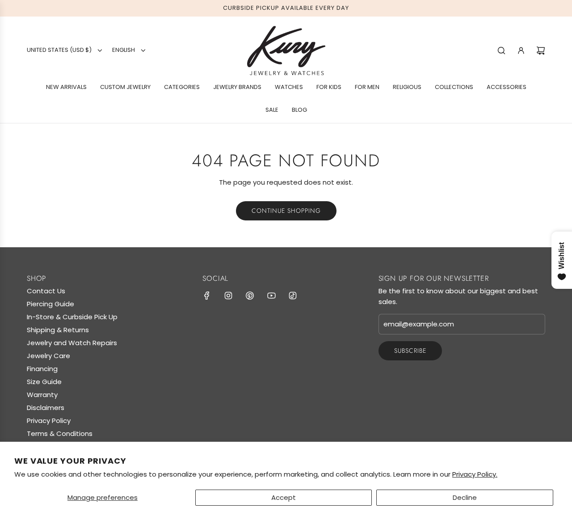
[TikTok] (293, 295)
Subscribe (410, 350)
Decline (465, 497)
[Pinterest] (250, 295)
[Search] (501, 50)
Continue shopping (286, 210)
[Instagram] (228, 295)
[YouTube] (271, 295)
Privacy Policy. (474, 474)
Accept (283, 497)
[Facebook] (207, 295)
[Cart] (541, 50)
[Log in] (521, 50)
